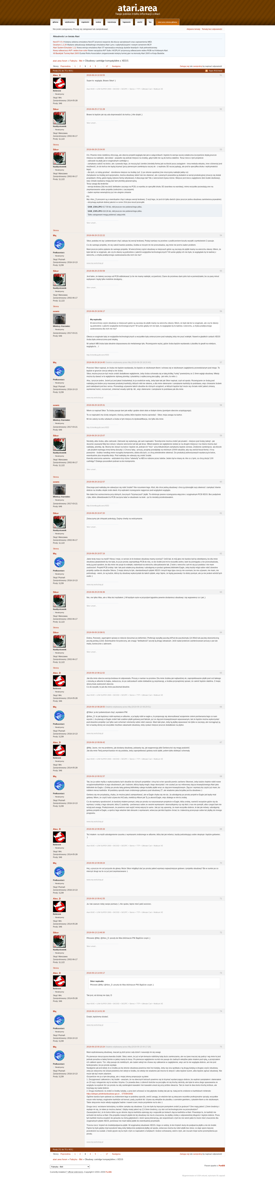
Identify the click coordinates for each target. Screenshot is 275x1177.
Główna (55, 22)
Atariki (139, 22)
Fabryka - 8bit (76, 61)
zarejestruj (197, 66)
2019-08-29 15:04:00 (96, 149)
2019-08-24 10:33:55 (96, 75)
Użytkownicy (70, 22)
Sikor (56, 109)
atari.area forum (60, 61)
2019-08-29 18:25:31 (96, 405)
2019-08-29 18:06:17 (96, 311)
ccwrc (56, 311)
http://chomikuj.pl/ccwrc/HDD (98, 355)
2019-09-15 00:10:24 (96, 1047)
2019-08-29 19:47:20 (96, 513)
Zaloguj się (184, 66)
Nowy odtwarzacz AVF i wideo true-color (70, 50)
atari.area (137, 8)
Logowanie (127, 22)
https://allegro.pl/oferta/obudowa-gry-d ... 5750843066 (110, 1094)
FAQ (150, 22)
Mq (54, 235)
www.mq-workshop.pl (95, 263)
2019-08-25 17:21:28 (96, 109)
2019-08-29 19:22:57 (96, 482)
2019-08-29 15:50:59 (96, 271)
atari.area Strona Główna (167, 22)
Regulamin (85, 22)
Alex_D (57, 75)
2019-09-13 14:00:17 (96, 973)
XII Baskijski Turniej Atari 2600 (66, 53)
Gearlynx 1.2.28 (60, 45)
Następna (116, 66)
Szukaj (98, 22)
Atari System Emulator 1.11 (64, 48)
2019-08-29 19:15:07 (96, 435)
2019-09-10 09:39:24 (96, 863)
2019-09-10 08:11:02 (96, 673)
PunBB (222, 1166)
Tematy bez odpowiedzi (212, 29)
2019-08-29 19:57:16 (96, 553)
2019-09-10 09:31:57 (96, 776)
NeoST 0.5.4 (58, 42)
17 (107, 66)
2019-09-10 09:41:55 (96, 898)
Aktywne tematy (193, 29)
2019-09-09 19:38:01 (96, 632)
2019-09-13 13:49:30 (96, 932)
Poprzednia (65, 66)
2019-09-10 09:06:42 (96, 742)
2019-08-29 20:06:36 (96, 592)
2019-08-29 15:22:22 (96, 235)
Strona (56, 145)
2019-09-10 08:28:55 (96, 707)
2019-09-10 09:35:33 (96, 829)
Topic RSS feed (215, 71)
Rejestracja (112, 22)
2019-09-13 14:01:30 (96, 1011)
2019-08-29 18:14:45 (96, 362)
